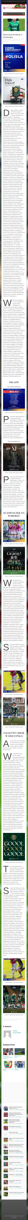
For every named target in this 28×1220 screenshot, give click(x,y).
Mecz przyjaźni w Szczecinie (15, 1126)
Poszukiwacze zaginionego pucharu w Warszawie (8, 1057)
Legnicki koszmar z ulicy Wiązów (8, 1069)
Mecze (22, 39)
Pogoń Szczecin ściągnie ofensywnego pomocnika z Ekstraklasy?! (14, 1121)
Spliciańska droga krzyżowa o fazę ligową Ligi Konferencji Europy (16, 1145)
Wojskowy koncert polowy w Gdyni (16, 1156)
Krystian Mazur (19, 1123)
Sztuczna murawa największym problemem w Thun (15, 1108)
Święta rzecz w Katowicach (14, 1186)
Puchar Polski (6, 40)
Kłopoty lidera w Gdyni (18, 1057)
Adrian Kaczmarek (7, 39)
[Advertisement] (14, 1093)
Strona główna (9, 1)
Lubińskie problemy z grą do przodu (16, 1192)
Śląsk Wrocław (13, 1020)
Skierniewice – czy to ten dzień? (15, 1174)
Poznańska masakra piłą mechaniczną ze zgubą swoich (15, 1151)
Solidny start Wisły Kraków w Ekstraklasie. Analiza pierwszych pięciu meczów (16, 1114)
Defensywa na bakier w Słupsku (19, 1069)
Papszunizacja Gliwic (13, 1132)
